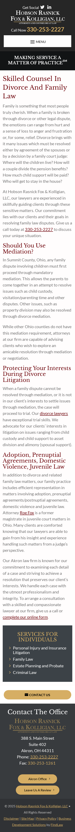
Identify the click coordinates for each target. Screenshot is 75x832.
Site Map (27, 818)
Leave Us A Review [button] (37, 790)
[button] (71, 802)
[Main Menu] (37, 42)
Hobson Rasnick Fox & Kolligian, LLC (42, 806)
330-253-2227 (45, 29)
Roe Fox (27, 512)
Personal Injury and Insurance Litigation (39, 650)
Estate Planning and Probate (38, 665)
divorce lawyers (54, 413)
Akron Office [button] (37, 779)
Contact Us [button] (39, 695)
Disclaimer (11, 818)
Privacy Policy (46, 818)
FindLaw (57, 825)
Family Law (23, 659)
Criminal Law (24, 672)
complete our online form (25, 616)
